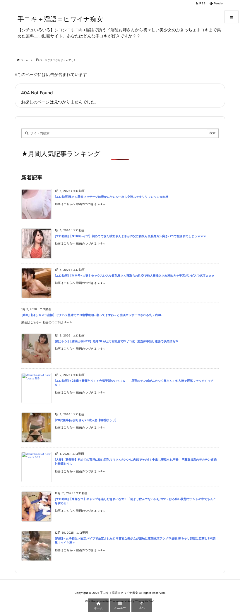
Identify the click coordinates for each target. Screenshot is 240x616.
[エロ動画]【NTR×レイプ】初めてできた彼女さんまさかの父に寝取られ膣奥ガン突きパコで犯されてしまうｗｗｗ (130, 236)
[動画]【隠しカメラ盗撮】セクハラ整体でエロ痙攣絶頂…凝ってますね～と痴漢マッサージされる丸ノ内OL (91, 315)
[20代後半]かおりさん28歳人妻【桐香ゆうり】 (86, 420)
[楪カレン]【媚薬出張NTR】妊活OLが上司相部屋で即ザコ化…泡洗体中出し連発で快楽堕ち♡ (117, 341)
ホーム (24, 60)
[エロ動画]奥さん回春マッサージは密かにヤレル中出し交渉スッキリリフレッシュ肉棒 (111, 197)
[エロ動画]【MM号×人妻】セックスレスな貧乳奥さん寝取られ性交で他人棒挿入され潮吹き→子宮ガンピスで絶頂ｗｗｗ (134, 275)
